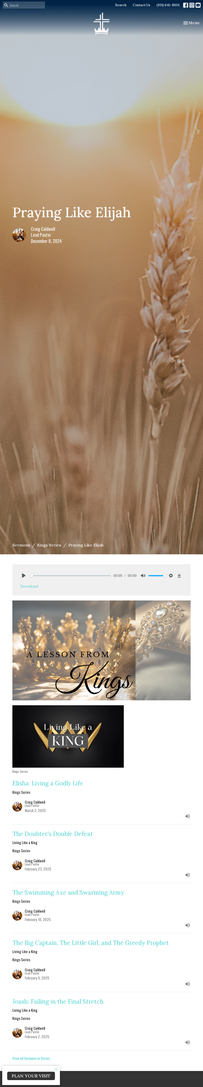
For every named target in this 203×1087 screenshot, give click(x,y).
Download (29, 586)
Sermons (21, 545)
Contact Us (141, 5)
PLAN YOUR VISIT (31, 1076)
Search (121, 5)
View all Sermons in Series (31, 1058)
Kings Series (49, 545)
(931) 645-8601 (167, 5)
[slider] (70, 575)
